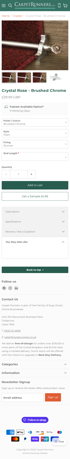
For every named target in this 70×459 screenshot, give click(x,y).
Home (6, 15)
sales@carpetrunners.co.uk (20, 337)
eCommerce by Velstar (35, 453)
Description (12, 211)
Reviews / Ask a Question (20, 231)
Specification (13, 221)
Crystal (17, 15)
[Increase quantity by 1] (32, 174)
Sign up (53, 397)
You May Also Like (17, 241)
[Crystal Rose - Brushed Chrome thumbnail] (9, 77)
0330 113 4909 (12, 330)
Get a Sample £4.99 (35, 196)
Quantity (7, 167)
